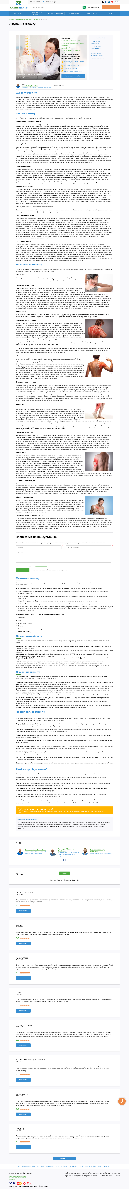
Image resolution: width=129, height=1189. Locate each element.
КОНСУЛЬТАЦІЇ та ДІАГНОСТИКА (37, 13)
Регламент (12, 1179)
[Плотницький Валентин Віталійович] (52, 852)
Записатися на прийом (111, 7)
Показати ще (64, 1158)
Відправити (22, 570)
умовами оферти (41, 566)
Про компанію (18, 13)
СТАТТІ (42, 1166)
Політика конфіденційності (17, 1176)
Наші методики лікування (71, 65)
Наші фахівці (64, 1166)
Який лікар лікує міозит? (97, 58)
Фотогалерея (107, 1166)
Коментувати (23, 911)
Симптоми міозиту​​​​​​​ (96, 48)
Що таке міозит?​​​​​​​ (95, 41)
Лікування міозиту (96, 53)
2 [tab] (65, 860)
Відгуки (81, 1166)
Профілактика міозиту (97, 55)
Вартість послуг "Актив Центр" (73, 71)
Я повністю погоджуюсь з (32, 566)
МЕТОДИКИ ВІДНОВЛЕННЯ (55, 13)
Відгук (65, 873)
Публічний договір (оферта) (17, 1178)
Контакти (111, 13)
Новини (93, 1166)
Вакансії (100, 1166)
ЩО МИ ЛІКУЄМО (74, 13)
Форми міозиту (95, 43)
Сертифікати (73, 1166)
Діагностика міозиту (96, 51)
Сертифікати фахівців (70, 68)
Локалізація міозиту (96, 46)
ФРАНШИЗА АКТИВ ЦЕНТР (52, 1166)
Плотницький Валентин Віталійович (66, 850)
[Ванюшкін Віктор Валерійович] (18, 86)
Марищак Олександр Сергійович (97, 851)
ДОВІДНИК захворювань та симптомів (28, 1166)
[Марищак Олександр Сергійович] (85, 851)
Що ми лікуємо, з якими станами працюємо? (74, 62)
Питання (87, 1166)
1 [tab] (63, 860)
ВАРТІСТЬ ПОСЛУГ (92, 13)
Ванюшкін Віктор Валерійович (30, 86)
